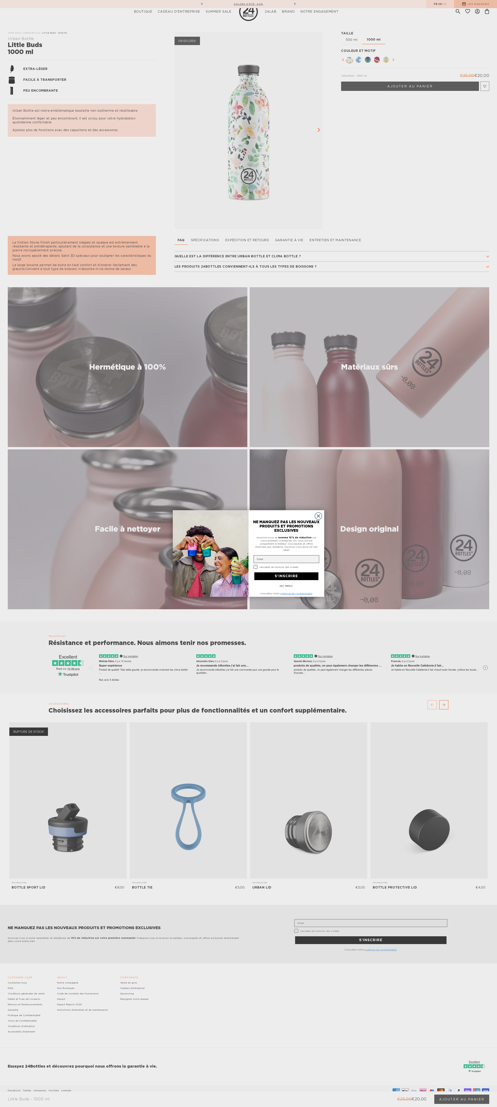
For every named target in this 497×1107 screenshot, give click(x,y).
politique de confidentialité (296, 593)
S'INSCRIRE (286, 576)
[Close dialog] (318, 516)
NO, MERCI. (286, 586)
